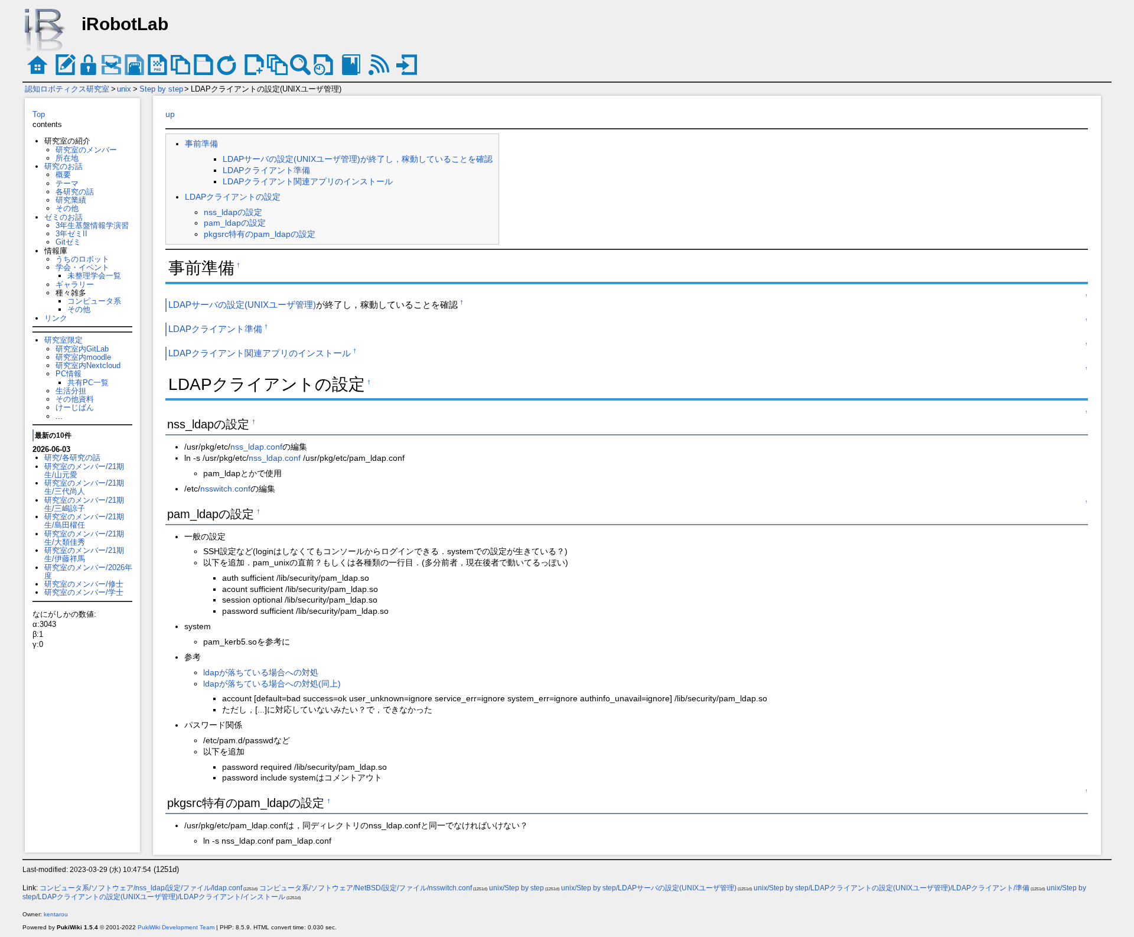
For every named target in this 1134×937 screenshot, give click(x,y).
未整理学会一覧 (94, 275)
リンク (55, 318)
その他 (67, 208)
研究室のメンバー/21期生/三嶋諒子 (84, 504)
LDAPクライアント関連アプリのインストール (308, 181)
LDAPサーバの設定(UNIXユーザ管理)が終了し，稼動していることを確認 (358, 159)
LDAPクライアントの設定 (233, 196)
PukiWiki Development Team (176, 927)
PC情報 (69, 373)
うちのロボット (82, 259)
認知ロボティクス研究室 (67, 88)
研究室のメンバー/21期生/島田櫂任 (84, 520)
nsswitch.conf (225, 488)
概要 (63, 174)
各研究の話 (75, 191)
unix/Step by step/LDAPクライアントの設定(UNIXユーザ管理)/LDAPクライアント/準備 (891, 888)
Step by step (161, 88)
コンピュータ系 (94, 301)
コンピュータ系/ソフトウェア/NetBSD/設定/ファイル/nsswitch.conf (365, 888)
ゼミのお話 (63, 217)
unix (124, 88)
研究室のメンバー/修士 (83, 584)
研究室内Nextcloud (88, 365)
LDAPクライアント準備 (266, 170)
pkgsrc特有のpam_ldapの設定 (259, 234)
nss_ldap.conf (256, 446)
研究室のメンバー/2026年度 (88, 571)
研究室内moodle (83, 357)
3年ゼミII (71, 233)
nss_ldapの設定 (233, 212)
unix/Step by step (516, 888)
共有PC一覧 (88, 382)
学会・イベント (82, 267)
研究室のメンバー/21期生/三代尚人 (84, 487)
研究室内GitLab (82, 348)
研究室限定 (63, 340)
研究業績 (71, 200)
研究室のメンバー (86, 149)
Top (38, 114)
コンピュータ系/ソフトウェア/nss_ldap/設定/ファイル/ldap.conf (141, 888)
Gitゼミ (68, 241)
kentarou (56, 914)
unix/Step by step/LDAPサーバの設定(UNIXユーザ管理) (649, 888)
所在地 (67, 158)
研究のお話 (63, 166)
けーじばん (75, 407)
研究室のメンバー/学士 (83, 592)
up (170, 114)
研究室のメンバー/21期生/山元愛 (84, 470)
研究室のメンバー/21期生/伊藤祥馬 (84, 554)
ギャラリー (75, 284)
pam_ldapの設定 (235, 222)
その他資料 (75, 399)
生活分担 (71, 390)
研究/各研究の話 (72, 457)
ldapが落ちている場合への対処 (260, 672)
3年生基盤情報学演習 (92, 225)
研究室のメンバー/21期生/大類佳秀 (84, 537)
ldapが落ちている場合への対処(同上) (272, 683)
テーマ (67, 183)
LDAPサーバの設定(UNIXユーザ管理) (242, 305)
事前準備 (201, 143)
